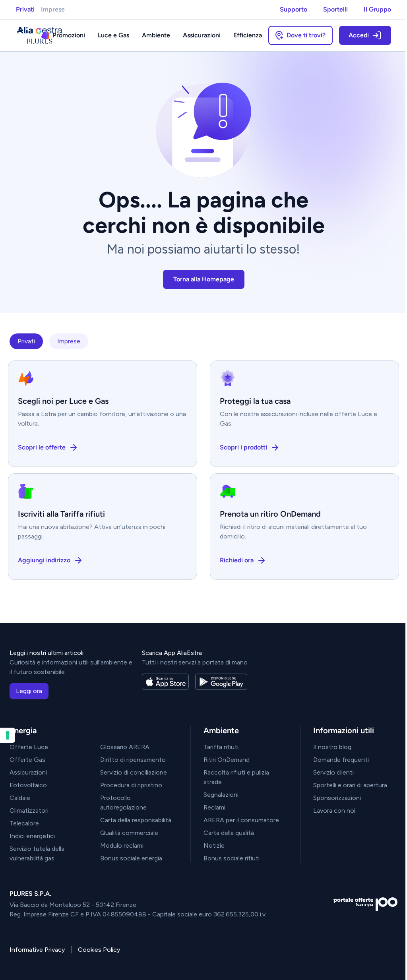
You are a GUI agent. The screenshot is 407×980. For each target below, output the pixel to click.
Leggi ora (29, 691)
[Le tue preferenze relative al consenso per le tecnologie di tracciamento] (7, 735)
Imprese (53, 9)
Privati (25, 9)
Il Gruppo (377, 9)
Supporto (293, 9)
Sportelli (335, 9)
